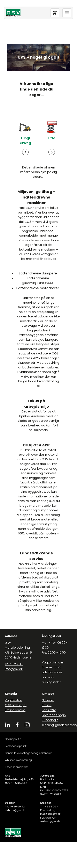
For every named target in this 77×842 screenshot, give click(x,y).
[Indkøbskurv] (55, 12)
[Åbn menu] (66, 12)
